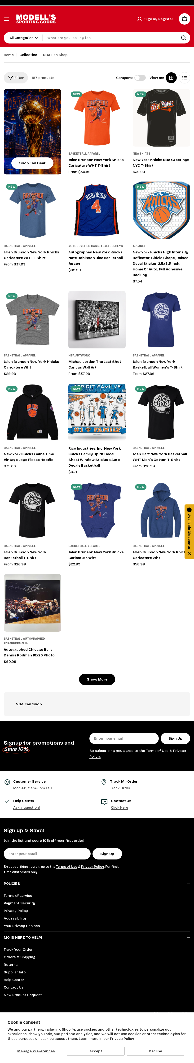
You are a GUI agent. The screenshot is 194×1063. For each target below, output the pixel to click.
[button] (189, 531)
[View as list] (184, 77)
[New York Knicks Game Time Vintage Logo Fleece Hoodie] (32, 412)
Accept (95, 1051)
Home (9, 55)
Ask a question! (26, 807)
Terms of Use (157, 751)
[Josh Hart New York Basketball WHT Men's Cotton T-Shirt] (161, 412)
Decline (155, 1051)
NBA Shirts (141, 153)
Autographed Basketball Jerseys (95, 246)
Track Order (120, 788)
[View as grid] (171, 77)
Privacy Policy (122, 1039)
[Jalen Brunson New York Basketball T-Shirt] (32, 510)
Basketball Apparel (84, 153)
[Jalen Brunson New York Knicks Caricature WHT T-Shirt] (97, 118)
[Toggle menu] (6, 19)
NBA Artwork (79, 355)
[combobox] (97, 37)
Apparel (139, 246)
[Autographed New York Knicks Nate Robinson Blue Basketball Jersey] (97, 210)
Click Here (119, 807)
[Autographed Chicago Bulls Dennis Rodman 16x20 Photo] (32, 603)
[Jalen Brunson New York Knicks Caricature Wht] (32, 319)
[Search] (183, 38)
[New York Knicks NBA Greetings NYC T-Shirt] (161, 118)
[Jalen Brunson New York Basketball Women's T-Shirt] (161, 319)
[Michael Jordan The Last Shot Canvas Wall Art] (97, 319)
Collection (28, 55)
